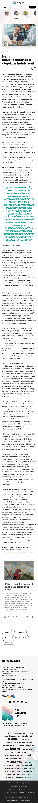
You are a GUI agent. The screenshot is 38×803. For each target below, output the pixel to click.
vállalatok (8, 642)
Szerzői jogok (28, 797)
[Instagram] (14, 702)
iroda (7, 749)
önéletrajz (28, 777)
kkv (3, 132)
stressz (12, 771)
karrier (15, 749)
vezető (24, 774)
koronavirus (15, 752)
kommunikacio (27, 749)
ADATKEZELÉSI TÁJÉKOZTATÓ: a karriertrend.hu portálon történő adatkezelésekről (18, 793)
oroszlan (31, 768)
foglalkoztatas (10, 742)
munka (29, 755)
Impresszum (13, 787)
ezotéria (13, 739)
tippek (8, 774)
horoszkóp (24, 745)
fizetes (21, 739)
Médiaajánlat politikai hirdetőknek (18, 790)
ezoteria (27, 736)
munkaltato (9, 765)
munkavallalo (24, 765)
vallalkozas (17, 774)
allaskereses (17, 733)
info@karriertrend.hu (9, 669)
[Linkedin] (18, 702)
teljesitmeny (28, 771)
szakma (19, 771)
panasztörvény (20, 637)
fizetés (27, 739)
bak (24, 733)
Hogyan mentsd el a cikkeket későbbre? (19, 800)
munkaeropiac (13, 758)
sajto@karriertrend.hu (9, 675)
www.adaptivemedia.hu (14, 688)
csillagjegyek (12, 736)
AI (5, 733)
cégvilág (20, 632)
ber (28, 733)
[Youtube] (26, 702)
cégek (7, 632)
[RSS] (22, 702)
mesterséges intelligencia (13, 755)
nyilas (17, 768)
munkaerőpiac (29, 759)
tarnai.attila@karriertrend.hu (21, 667)
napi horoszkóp (8, 768)
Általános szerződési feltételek (13, 797)
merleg (23, 752)
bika (31, 733)
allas (9, 733)
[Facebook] (10, 702)
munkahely (14, 762)
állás (29, 774)
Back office (6, 51)
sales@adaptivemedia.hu (15, 683)
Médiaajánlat (23, 787)
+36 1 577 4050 (10, 685)
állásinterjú (9, 777)
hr (33, 746)
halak (19, 742)
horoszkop (9, 745)
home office (27, 742)
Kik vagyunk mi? (20, 713)
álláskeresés (19, 777)
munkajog (27, 762)
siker (7, 771)
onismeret (23, 768)
